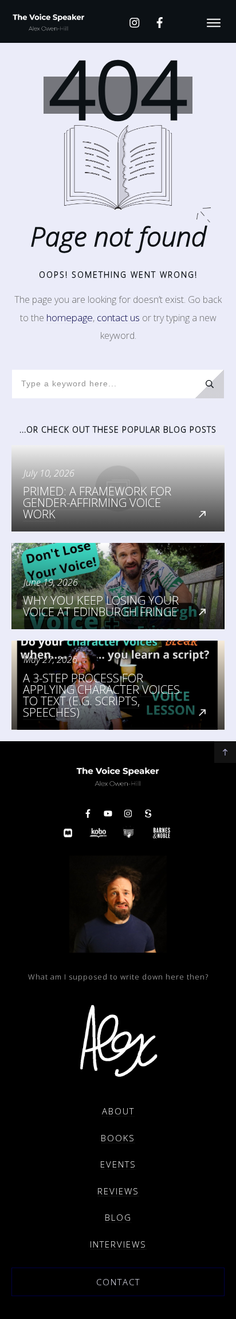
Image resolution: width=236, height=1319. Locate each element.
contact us (118, 317)
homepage (69, 317)
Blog (118, 1217)
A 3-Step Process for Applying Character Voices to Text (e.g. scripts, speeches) (118, 685)
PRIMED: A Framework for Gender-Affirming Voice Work (118, 488)
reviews (118, 1191)
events (118, 1164)
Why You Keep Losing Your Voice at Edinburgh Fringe (118, 586)
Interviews (118, 1244)
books (118, 1138)
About (118, 1111)
